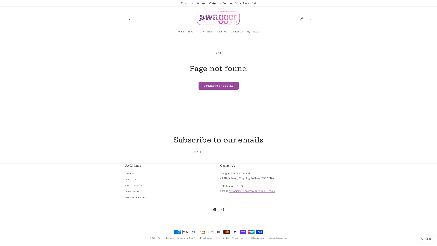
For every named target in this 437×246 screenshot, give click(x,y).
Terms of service (239, 238)
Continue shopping (219, 85)
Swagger (162, 238)
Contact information (278, 238)
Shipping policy (258, 238)
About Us (130, 173)
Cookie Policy (132, 191)
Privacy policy (222, 238)
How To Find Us (133, 185)
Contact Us (130, 179)
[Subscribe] (245, 152)
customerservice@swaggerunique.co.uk (252, 190)
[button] (128, 18)
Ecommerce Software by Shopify (181, 238)
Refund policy (206, 238)
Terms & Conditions (135, 197)
